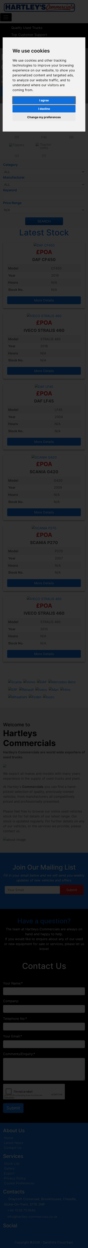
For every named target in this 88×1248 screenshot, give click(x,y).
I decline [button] (44, 108)
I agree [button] (44, 100)
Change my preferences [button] (44, 117)
